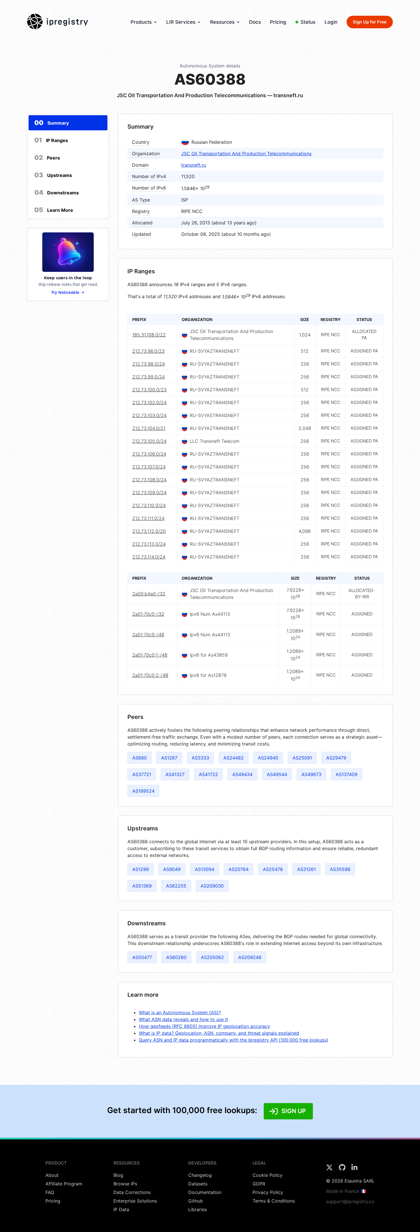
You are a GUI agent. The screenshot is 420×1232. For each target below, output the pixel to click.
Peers (47, 157)
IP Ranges (51, 140)
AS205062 (212, 957)
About (52, 1175)
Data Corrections (132, 1192)
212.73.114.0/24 (148, 557)
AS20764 (239, 869)
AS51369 (142, 886)
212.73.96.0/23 (148, 351)
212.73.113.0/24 (149, 544)
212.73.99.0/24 (148, 377)
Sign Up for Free (370, 22)
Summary (51, 122)
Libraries (197, 1209)
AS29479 (336, 758)
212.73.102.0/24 (149, 402)
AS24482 (233, 758)
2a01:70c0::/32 (148, 614)
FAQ (49, 1192)
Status (308, 22)
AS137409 (346, 774)
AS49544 (277, 774)
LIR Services (180, 22)
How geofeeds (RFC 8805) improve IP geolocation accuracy (204, 1026)
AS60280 (176, 957)
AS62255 (176, 886)
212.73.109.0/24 (149, 492)
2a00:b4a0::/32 (148, 594)
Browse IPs (125, 1184)
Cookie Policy (268, 1175)
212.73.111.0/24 (148, 518)
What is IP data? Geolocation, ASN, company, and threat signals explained (219, 1033)
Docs (255, 22)
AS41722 (208, 774)
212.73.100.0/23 (149, 389)
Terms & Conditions (274, 1201)
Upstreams (53, 175)
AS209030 (212, 886)
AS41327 (175, 774)
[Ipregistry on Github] (343, 1169)
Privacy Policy (268, 1192)
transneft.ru (193, 165)
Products (141, 22)
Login (331, 22)
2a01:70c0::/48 (148, 634)
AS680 (139, 758)
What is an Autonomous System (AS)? (180, 1012)
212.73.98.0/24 (148, 364)
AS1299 (140, 869)
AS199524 (143, 791)
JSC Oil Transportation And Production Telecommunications (246, 153)
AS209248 (249, 957)
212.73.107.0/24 (149, 467)
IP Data (121, 1209)
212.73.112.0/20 (149, 531)
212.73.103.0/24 (149, 415)
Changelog (200, 1175)
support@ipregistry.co (350, 1201)
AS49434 (242, 774)
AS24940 (268, 758)
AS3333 (200, 758)
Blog (118, 1175)
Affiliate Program (63, 1184)
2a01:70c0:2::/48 (150, 675)
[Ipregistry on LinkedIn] (354, 1169)
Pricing (278, 22)
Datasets (197, 1184)
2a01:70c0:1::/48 (149, 655)
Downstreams (56, 192)
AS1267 (169, 758)
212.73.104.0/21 (148, 428)
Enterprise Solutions (135, 1201)
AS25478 (273, 869)
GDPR (259, 1184)
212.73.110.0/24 (149, 505)
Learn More (53, 210)
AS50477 (142, 957)
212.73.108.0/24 (149, 480)
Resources (222, 22)
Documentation (204, 1192)
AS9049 (172, 869)
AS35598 (340, 869)
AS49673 (311, 774)
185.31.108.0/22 (149, 335)
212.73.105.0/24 (149, 441)
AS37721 (141, 774)
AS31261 (306, 869)
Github (195, 1201)
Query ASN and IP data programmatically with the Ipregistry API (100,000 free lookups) (233, 1040)
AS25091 (302, 758)
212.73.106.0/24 (149, 454)
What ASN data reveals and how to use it (183, 1019)
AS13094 (204, 869)
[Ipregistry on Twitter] (330, 1169)
